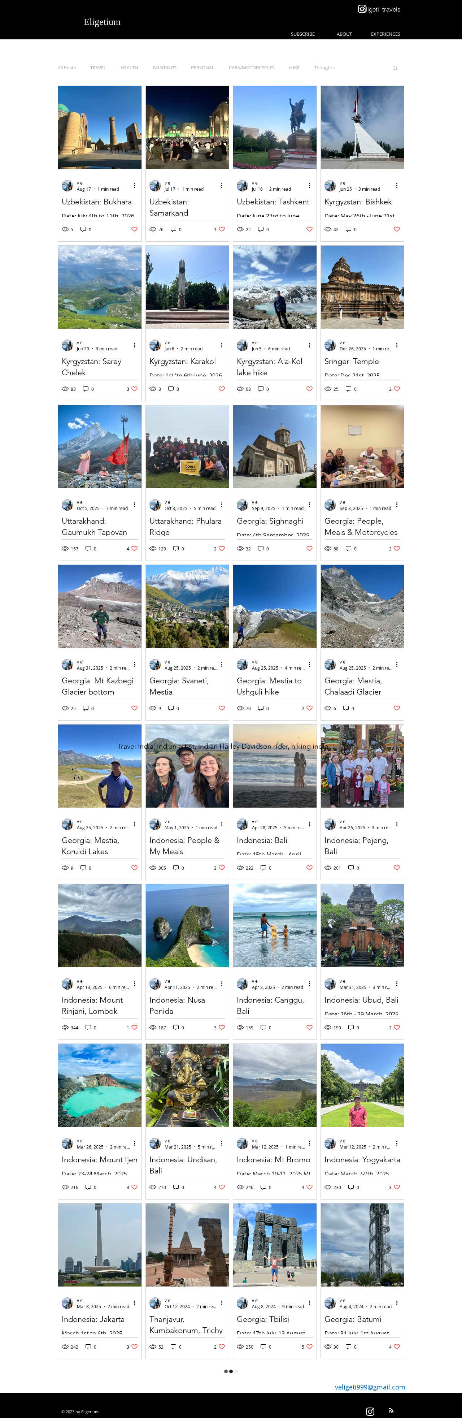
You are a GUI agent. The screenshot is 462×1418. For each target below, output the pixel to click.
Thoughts (324, 67)
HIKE (294, 67)
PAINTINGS (164, 67)
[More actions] (136, 185)
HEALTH (129, 67)
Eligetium (102, 22)
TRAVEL (98, 67)
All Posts (67, 67)
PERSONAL (202, 67)
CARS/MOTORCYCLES (252, 67)
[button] (395, 68)
